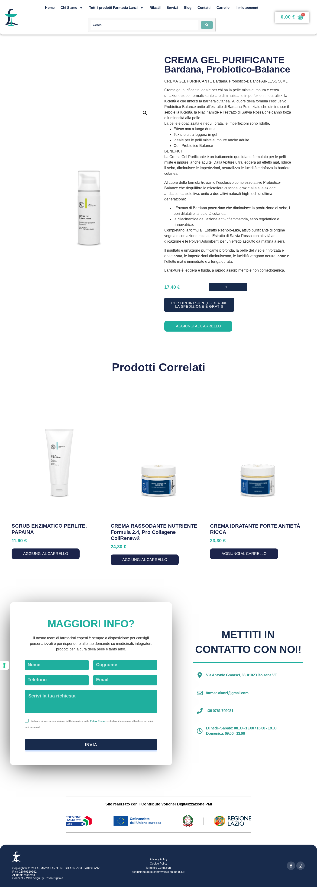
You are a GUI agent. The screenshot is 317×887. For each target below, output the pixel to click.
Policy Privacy (98, 721)
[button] (145, 113)
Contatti (203, 8)
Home (50, 8)
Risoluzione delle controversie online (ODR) (158, 872)
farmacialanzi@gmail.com (227, 693)
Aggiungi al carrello (198, 326)
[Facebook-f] (291, 866)
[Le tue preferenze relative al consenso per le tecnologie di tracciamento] (4, 665)
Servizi (172, 8)
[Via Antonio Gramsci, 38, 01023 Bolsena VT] (200, 675)
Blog (187, 8)
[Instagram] (300, 866)
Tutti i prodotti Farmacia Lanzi (113, 8)
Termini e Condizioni (158, 867)
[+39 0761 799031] (200, 711)
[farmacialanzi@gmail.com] (200, 693)
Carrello (223, 8)
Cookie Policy (158, 863)
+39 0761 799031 (219, 711)
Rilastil (155, 8)
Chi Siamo (69, 8)
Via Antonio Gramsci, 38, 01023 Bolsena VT (241, 675)
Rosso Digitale (54, 878)
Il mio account (247, 8)
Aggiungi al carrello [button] (45, 554)
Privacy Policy (158, 859)
